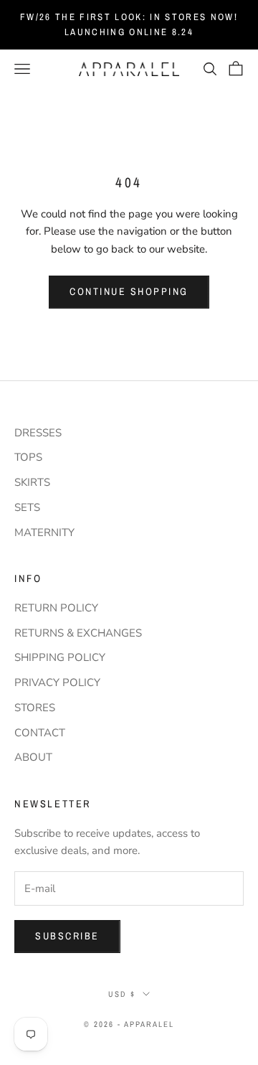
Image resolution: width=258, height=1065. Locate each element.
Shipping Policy (59, 657)
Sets (27, 507)
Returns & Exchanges (78, 633)
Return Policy (56, 608)
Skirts (32, 482)
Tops (28, 457)
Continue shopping (129, 291)
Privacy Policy (57, 682)
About (33, 757)
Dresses (38, 433)
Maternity (44, 532)
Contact (39, 733)
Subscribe (67, 935)
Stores (34, 707)
